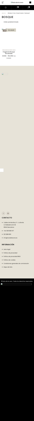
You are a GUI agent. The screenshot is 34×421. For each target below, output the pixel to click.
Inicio (4, 13)
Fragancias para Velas (8, 50)
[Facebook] (8, 213)
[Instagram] (3, 213)
